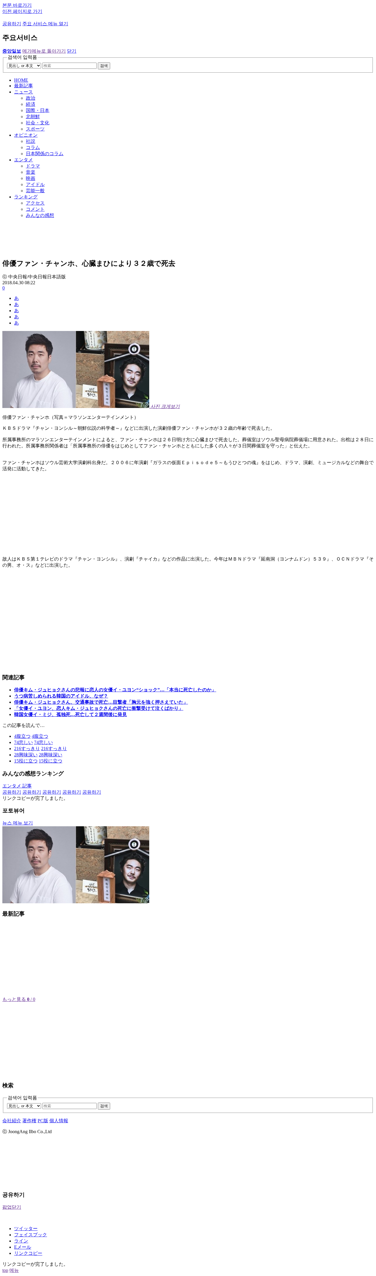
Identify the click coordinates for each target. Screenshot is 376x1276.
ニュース (23, 91)
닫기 (71, 51)
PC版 (43, 1120)
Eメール (22, 1247)
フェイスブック (30, 1234)
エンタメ (23, 159)
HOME (21, 80)
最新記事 (23, 85)
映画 (30, 178)
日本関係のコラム (44, 153)
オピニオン (26, 135)
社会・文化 (37, 122)
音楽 (30, 172)
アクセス (35, 202)
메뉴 (14, 1270)
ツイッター (26, 1228)
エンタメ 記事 (17, 785)
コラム (33, 147)
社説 (30, 141)
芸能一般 (35, 190)
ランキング (26, 196)
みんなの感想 (40, 215)
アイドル (35, 184)
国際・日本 (37, 110)
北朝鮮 (33, 116)
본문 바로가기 (17, 5)
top (5, 1270)
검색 (104, 65)
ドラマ (33, 165)
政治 (30, 98)
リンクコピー (28, 1253)
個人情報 (58, 1120)
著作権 (29, 1120)
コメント (35, 209)
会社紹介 (11, 1120)
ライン (21, 1240)
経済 (30, 104)
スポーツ (35, 128)
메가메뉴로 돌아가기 (44, 51)
